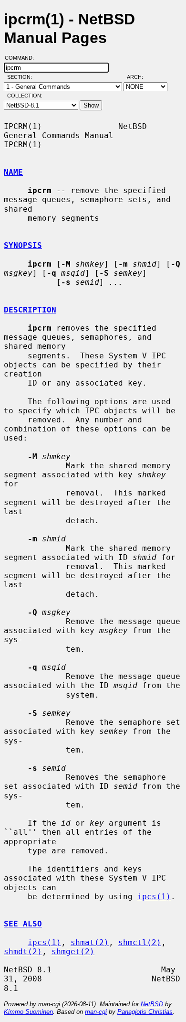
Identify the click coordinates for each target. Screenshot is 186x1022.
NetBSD (152, 1004)
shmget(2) (73, 951)
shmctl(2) (139, 942)
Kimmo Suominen (28, 1011)
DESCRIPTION (30, 309)
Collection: (24, 95)
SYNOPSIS (23, 245)
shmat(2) (90, 942)
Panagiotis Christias (145, 1011)
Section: (21, 77)
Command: (22, 58)
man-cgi (96, 1011)
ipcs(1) (154, 896)
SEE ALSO (23, 923)
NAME (13, 172)
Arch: (139, 77)
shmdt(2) (23, 951)
